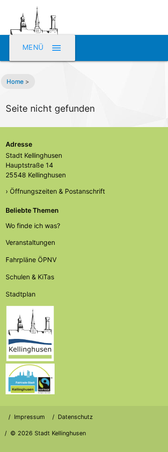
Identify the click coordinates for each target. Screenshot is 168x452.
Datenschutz (75, 416)
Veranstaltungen (30, 242)
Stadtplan (20, 294)
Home (15, 81)
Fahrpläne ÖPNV (31, 259)
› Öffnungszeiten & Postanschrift (55, 191)
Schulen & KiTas (30, 277)
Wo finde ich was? (33, 225)
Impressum (29, 416)
